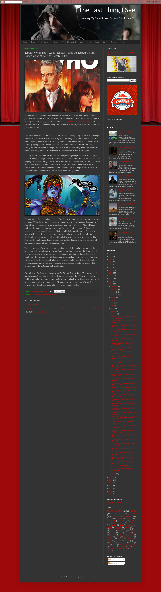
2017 (111, 278)
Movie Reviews (43, 42)
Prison (115, 545)
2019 (111, 273)
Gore (135, 541)
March (113, 311)
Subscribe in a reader (114, 502)
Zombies (113, 525)
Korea (109, 527)
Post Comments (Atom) (40, 312)
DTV (135, 527)
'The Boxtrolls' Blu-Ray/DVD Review (122, 466)
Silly (118, 537)
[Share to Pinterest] (64, 291)
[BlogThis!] (57, 291)
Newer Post (29, 308)
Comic (40, 294)
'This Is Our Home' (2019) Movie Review (126, 148)
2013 (111, 480)
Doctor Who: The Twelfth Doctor (77, 121)
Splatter (122, 535)
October (113, 292)
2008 (111, 494)
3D (126, 548)
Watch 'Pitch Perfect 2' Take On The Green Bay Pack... (122, 458)
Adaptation (132, 523)
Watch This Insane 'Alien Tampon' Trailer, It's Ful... (121, 361)
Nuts (131, 535)
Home (25, 42)
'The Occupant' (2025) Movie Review (125, 176)
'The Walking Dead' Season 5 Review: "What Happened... (123, 400)
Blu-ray (127, 527)
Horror (97, 42)
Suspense (113, 543)
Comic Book (119, 523)
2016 (111, 281)
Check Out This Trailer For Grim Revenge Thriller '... (121, 357)
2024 (111, 259)
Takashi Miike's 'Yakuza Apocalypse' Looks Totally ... (122, 395)
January (113, 474)
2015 (111, 284)
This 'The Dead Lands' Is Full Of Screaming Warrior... (121, 348)
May (112, 306)
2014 (111, 477)
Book (31, 294)
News (33, 42)
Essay (134, 547)
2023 (111, 262)
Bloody (132, 543)
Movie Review (114, 511)
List (108, 523)
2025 (111, 256)
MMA (120, 548)
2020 (111, 270)
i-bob (84, 577)
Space (120, 539)
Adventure (133, 531)
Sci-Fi (105, 42)
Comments (113, 563)
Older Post (96, 308)
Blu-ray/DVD (71, 42)
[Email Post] (51, 291)
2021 (111, 267)
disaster (118, 541)
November (114, 289)
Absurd (109, 541)
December (114, 286)
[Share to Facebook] (62, 291)
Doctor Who (50, 294)
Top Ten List (128, 537)
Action (89, 42)
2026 (111, 254)
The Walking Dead (116, 529)
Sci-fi (56, 294)
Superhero (130, 525)
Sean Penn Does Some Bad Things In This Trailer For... (123, 344)
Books (122, 42)
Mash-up (132, 548)
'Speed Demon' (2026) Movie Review (125, 233)
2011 (111, 485)
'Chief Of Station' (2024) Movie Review (126, 162)
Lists (81, 42)
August (113, 297)
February (114, 314)
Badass (116, 516)
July (112, 300)
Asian (129, 519)
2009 (111, 491)
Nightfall (109, 550)
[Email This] (55, 291)
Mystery (109, 537)
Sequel (127, 529)
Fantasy (128, 533)
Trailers (55, 42)
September (114, 295)
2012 (111, 483)
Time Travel (113, 547)
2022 (111, 265)
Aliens (113, 535)
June (112, 303)
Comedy (128, 516)
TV (63, 42)
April (112, 308)
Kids (108, 545)
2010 (111, 488)
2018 (111, 276)
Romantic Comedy (125, 545)
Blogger (97, 577)
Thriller (119, 519)
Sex (135, 545)
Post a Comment (32, 304)
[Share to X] (59, 291)
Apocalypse (122, 543)
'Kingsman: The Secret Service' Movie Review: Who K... (123, 379)
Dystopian (122, 531)
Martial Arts (111, 521)
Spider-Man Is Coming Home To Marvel (123, 387)
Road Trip (122, 547)
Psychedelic (112, 548)
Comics (113, 42)
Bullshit (127, 541)
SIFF (109, 519)
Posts (112, 559)
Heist (129, 547)
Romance (110, 539)
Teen (120, 533)
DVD (121, 525)
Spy (135, 533)
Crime (123, 521)
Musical (130, 539)
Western (112, 533)
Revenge (118, 527)
